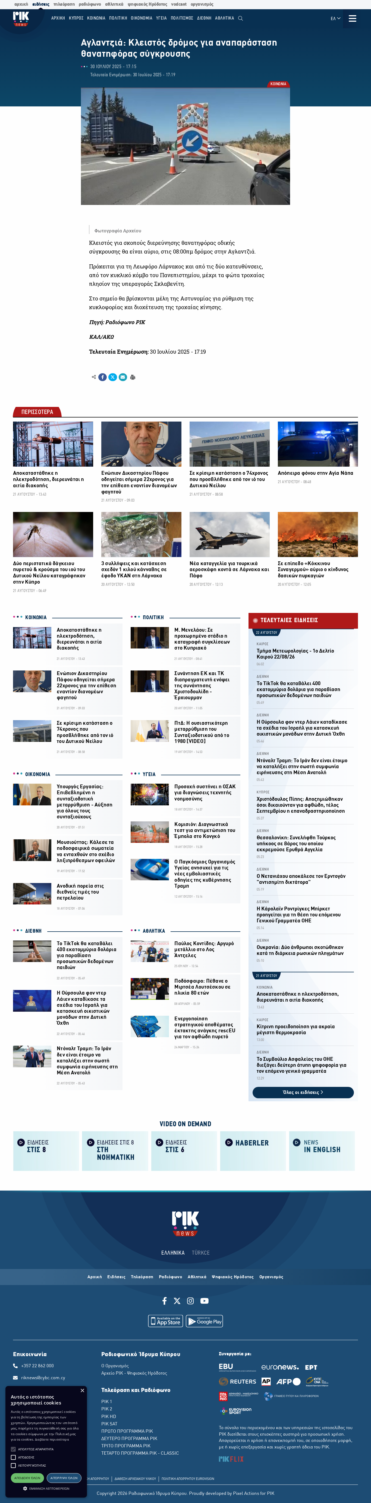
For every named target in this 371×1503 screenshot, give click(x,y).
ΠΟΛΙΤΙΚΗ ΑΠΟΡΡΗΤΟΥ (92, 1479)
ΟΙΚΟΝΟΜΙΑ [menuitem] (142, 18)
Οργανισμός (271, 1277)
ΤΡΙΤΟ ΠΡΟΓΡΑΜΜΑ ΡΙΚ (125, 1446)
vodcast (179, 4)
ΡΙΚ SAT (109, 1424)
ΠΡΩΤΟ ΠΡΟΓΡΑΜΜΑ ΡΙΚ (127, 1431)
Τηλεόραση (142, 1277)
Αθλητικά (197, 1277)
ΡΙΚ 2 (106, 1409)
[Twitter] (177, 1302)
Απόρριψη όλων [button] (64, 1478)
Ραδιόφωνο (171, 1277)
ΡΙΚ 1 (106, 1402)
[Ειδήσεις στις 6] (184, 1151)
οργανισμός (202, 4)
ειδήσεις (40, 4)
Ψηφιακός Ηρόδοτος (233, 1277)
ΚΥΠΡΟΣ (263, 792)
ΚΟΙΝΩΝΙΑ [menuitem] (96, 18)
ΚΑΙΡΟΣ (263, 644)
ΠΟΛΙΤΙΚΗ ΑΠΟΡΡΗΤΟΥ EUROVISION (188, 1479)
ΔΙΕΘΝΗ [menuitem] (204, 18)
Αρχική (94, 1277)
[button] (13, 1449)
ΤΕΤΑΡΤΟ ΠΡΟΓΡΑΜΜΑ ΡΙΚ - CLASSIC (140, 1453)
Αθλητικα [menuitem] (224, 18)
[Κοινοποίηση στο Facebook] (102, 377)
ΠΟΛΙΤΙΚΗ (153, 618)
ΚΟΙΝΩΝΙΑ (278, 84)
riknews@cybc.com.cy (43, 1378)
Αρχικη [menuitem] (58, 18)
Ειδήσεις (116, 1277)
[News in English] (322, 1151)
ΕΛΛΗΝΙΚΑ (173, 1253)
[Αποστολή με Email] (123, 377)
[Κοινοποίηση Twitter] (112, 377)
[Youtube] (204, 1302)
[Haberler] (253, 1151)
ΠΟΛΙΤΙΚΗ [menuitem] (118, 18)
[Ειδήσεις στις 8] (46, 1151)
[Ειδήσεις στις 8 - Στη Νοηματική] (115, 1151)
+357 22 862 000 (37, 1366)
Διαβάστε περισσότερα (52, 1439)
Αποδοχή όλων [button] (27, 1478)
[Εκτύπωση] (132, 377)
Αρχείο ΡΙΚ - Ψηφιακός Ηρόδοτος (134, 1373)
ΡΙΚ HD (108, 1417)
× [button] (82, 1391)
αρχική (21, 4)
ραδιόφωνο (90, 4)
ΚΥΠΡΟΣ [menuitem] (76, 18)
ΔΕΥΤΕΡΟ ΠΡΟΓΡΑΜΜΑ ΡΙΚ (129, 1439)
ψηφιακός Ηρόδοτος (147, 4)
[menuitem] (240, 18)
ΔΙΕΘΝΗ (33, 931)
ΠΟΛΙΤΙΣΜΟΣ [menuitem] (182, 18)
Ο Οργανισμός (115, 1366)
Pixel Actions (246, 1494)
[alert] (46, 1442)
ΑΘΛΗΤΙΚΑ (154, 931)
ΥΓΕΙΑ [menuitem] (161, 18)
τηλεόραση (64, 4)
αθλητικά (114, 4)
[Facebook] (165, 1302)
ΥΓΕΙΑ (149, 774)
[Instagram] (190, 1302)
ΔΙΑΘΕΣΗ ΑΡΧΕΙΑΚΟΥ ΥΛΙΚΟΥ (135, 1479)
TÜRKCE (201, 1253)
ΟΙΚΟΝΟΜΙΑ (37, 774)
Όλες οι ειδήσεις (301, 1092)
